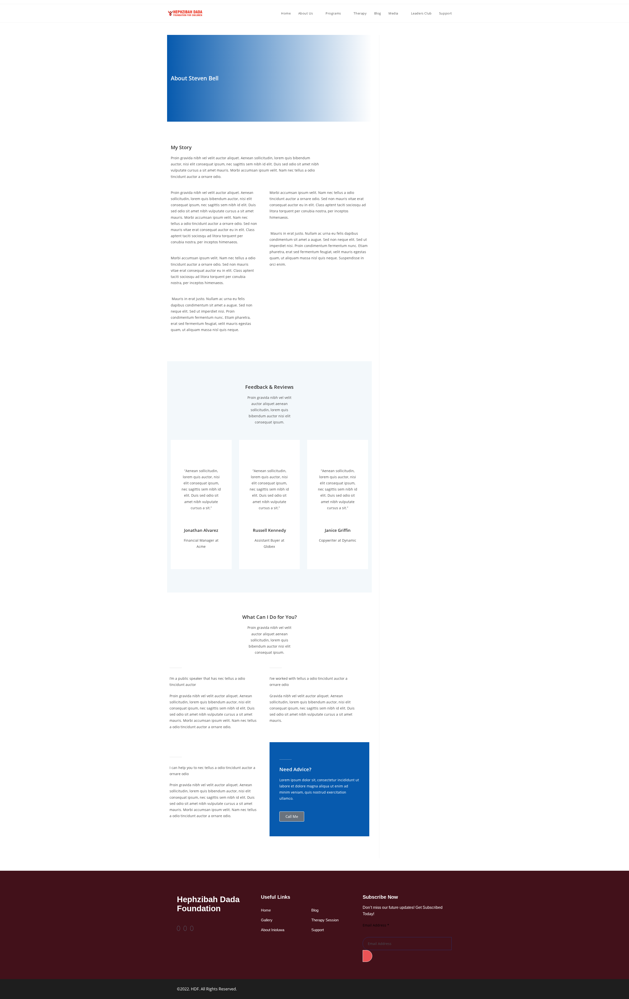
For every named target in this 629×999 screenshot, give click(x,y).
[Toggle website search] (461, 13)
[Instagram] (191, 928)
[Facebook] (178, 928)
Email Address (376, 925)
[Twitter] (185, 928)
